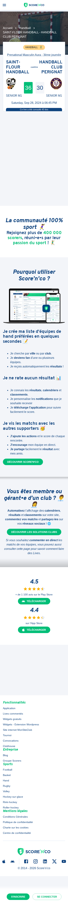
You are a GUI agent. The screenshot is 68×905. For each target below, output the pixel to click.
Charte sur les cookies (15, 827)
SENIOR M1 (14, 95)
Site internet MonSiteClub (17, 729)
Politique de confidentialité (18, 822)
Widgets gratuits (12, 719)
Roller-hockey (11, 807)
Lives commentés (13, 713)
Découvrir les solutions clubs (34, 532)
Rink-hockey (10, 802)
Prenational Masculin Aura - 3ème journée (34, 54)
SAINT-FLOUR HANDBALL (17, 67)
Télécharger (36, 601)
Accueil (8, 28)
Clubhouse (9, 746)
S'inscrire (18, 896)
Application (9, 708)
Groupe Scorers (12, 760)
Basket (7, 775)
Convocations (10, 740)
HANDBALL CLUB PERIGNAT (50, 67)
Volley (6, 791)
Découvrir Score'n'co (23, 461)
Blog (5, 755)
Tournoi (7, 735)
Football (7, 769)
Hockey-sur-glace (13, 796)
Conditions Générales (15, 816)
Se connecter (47, 896)
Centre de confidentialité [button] (17, 832)
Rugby (6, 785)
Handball (25, 28)
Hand (6, 780)
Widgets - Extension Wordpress (21, 724)
